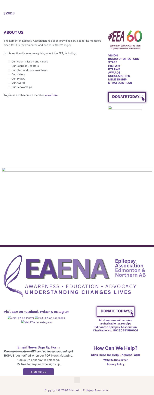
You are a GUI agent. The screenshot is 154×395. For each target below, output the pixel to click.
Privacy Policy (116, 364)
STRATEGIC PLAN (120, 83)
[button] (142, 13)
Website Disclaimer (115, 359)
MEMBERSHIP (117, 79)
